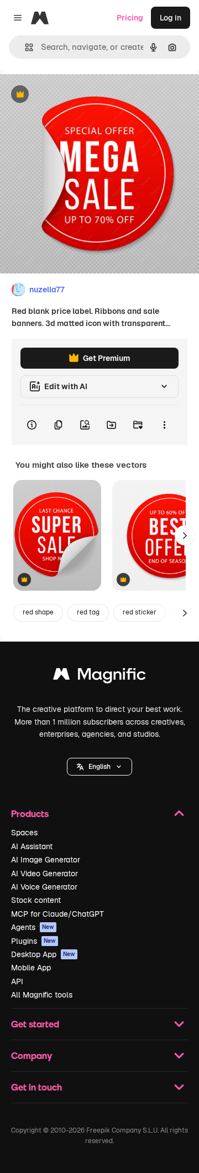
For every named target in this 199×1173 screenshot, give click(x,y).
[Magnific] (99, 676)
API (17, 981)
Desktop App (43, 954)
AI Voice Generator (44, 887)
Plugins (33, 941)
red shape (38, 612)
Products (30, 813)
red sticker (139, 612)
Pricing (130, 18)
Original (70, 95)
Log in (170, 18)
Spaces (24, 833)
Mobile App (31, 968)
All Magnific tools (41, 995)
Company (31, 1055)
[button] (99, 767)
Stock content (36, 900)
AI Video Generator (44, 874)
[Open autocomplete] (24, 47)
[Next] (185, 535)
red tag (88, 612)
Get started (35, 1024)
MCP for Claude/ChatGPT (57, 914)
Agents (32, 927)
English (99, 766)
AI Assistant (32, 846)
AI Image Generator (45, 860)
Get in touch (36, 1087)
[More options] (164, 425)
